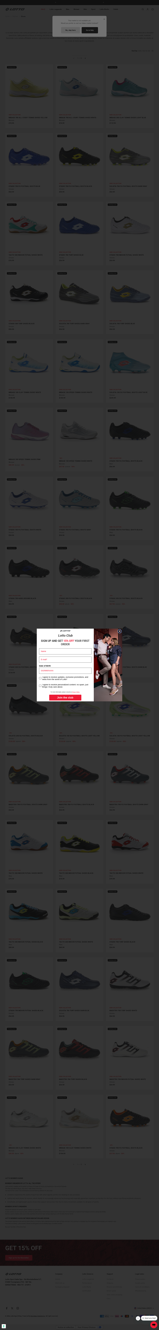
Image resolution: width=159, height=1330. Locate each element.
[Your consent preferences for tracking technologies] (4, 1326)
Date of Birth (45, 666)
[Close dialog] (119, 631)
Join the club (65, 697)
